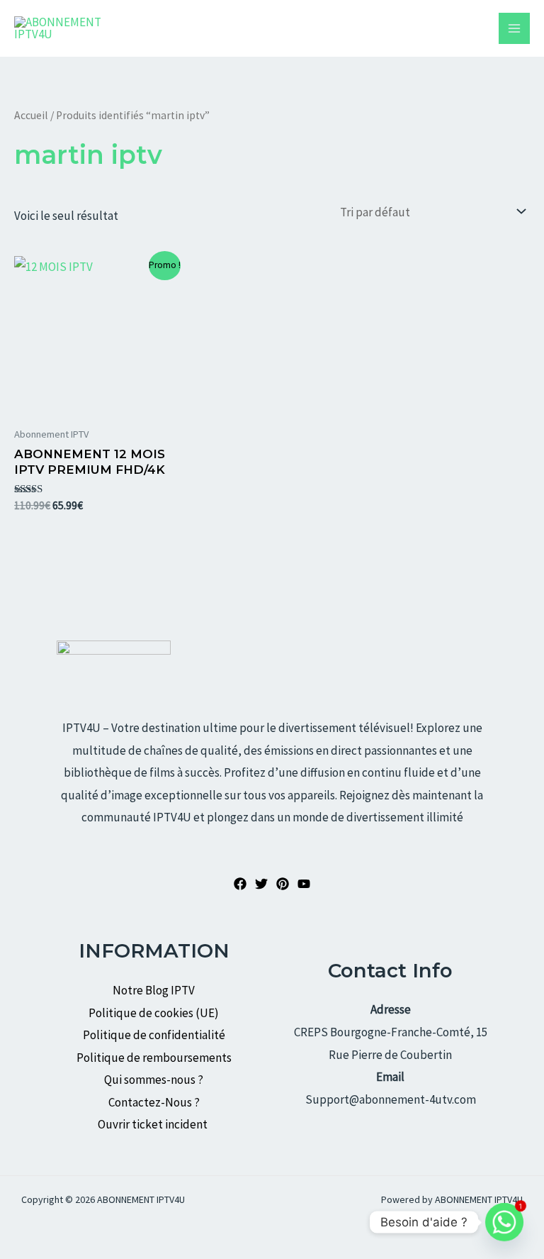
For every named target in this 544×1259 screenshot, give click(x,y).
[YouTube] (304, 883)
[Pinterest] (282, 883)
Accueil (31, 115)
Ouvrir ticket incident (154, 1124)
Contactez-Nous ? (154, 1102)
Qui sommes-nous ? (153, 1079)
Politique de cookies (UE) (154, 1013)
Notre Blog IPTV (154, 990)
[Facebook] (240, 883)
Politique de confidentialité (154, 1035)
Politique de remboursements (154, 1057)
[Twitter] (261, 883)
